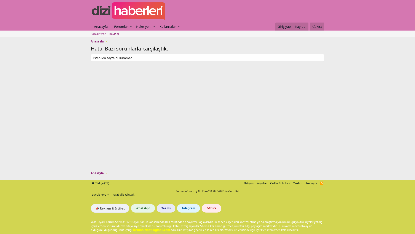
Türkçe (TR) (101, 183)
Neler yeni (143, 26)
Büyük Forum (100, 195)
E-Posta (211, 208)
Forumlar (121, 26)
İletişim (249, 183)
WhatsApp (143, 208)
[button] (131, 27)
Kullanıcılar (168, 26)
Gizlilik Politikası (280, 183)
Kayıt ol (114, 34)
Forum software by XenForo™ (207, 191)
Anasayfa (101, 26)
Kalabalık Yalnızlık (123, 195)
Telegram (188, 208)
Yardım (297, 183)
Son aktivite (98, 34)
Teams (166, 208)
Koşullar (262, 183)
